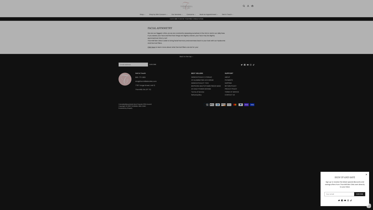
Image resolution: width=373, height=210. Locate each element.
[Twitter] (339, 200)
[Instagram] (348, 200)
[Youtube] (345, 200)
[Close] (366, 174)
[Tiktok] (351, 200)
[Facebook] (342, 200)
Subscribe (359, 194)
